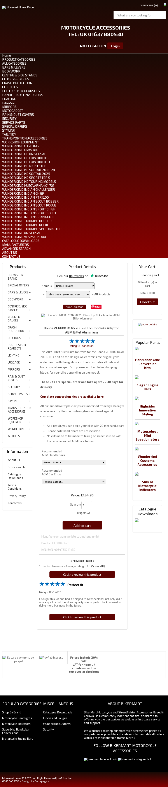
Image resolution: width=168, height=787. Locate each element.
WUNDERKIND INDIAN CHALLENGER (28, 189)
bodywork (15, 299)
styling (13, 401)
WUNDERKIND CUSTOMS (20, 146)
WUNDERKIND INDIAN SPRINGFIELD (29, 217)
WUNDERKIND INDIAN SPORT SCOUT (29, 213)
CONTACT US (11, 256)
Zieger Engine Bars (147, 387)
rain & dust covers (16, 378)
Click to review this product (82, 574)
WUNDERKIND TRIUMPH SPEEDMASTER (31, 229)
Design (26, 781)
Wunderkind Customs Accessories (147, 460)
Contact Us (15, 503)
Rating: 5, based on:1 (82, 346)
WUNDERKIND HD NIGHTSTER (24, 166)
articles (14, 436)
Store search (16, 467)
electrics (14, 338)
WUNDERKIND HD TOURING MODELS (29, 182)
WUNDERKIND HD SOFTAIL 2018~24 (28, 170)
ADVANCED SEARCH (16, 249)
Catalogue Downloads (15, 476)
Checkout (147, 302)
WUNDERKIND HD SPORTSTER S (26, 178)
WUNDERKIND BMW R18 (20, 150)
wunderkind (17, 429)
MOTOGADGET (12, 111)
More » (130, 737)
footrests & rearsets (17, 346)
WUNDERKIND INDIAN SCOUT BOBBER (30, 201)
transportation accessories (20, 409)
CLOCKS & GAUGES (15, 79)
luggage (14, 362)
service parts (18, 394)
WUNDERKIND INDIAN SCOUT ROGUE (29, 205)
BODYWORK (11, 71)
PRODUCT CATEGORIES (18, 59)
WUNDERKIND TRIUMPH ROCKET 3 (27, 225)
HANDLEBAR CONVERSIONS (22, 95)
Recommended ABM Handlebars (53, 453)
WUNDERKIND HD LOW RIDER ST (26, 162)
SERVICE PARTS (13, 122)
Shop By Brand (11, 712)
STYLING (8, 130)
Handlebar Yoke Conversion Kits (147, 364)
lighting (13, 355)
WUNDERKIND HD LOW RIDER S (25, 158)
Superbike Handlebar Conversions (16, 731)
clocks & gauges (14, 318)
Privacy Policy (17, 496)
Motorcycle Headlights (17, 718)
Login (115, 46)
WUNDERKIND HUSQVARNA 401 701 (28, 185)
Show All (98, 566)
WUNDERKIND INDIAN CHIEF (23, 193)
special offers (18, 285)
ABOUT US (9, 252)
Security (48, 729)
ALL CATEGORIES (14, 63)
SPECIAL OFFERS (14, 126)
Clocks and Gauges (55, 718)
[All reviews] (82, 342)
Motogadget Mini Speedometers (147, 435)
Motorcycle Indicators (16, 723)
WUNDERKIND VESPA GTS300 (24, 237)
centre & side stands (17, 308)
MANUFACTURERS (15, 245)
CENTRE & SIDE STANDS (19, 75)
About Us (14, 460)
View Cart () (149, 5)
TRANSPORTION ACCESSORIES (24, 138)
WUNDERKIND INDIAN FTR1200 (25, 197)
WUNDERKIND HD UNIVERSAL (24, 154)
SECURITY (9, 118)
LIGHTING (9, 99)
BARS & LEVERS (14, 67)
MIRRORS (9, 107)
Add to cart (82, 525)
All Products (102, 294)
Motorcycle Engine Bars (17, 738)
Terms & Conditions (15, 486)
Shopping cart (150, 275)
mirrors (14, 369)
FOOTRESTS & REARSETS (21, 91)
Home (6, 55)
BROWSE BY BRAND (15, 276)
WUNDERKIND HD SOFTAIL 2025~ (27, 174)
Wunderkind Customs (57, 723)
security (14, 387)
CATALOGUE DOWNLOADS (21, 241)
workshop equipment (15, 420)
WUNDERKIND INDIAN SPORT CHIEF (28, 209)
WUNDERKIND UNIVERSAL (21, 233)
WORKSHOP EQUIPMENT (20, 142)
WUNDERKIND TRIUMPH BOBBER (27, 221)
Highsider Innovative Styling (147, 410)
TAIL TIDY (9, 134)
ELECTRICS (10, 87)
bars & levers (18, 292)
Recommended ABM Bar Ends (52, 472)
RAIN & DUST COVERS (18, 114)
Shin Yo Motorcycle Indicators (147, 486)
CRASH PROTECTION (17, 83)
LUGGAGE (9, 103)
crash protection (16, 329)
